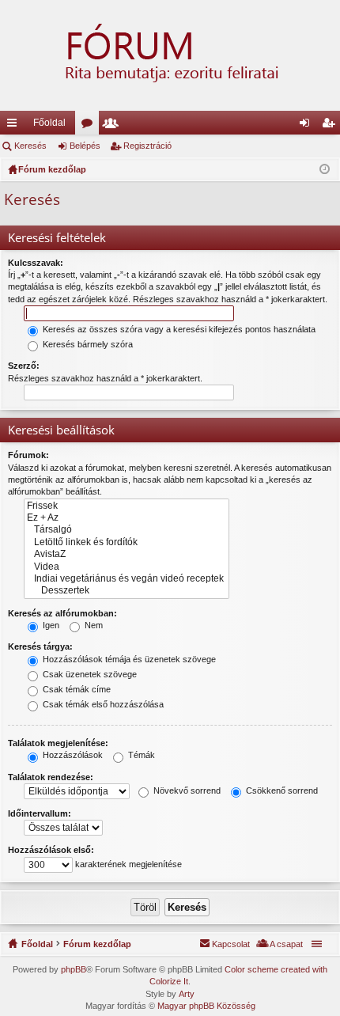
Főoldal (49, 122)
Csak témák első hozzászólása (102, 704)
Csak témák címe (75, 689)
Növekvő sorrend (186, 790)
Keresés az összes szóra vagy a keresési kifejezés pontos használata (177, 329)
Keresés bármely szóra (86, 344)
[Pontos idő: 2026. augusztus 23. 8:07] (324, 169)
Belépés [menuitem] (307, 126)
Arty (187, 994)
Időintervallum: (39, 813)
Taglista (114, 126)
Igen (49, 625)
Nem (92, 625)
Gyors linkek (15, 126)
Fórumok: (28, 455)
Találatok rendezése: (50, 777)
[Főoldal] (170, 55)
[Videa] (126, 567)
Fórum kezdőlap (97, 944)
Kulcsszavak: (35, 262)
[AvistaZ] (126, 554)
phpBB (73, 969)
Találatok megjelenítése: (58, 743)
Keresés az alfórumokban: (62, 613)
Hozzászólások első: (51, 850)
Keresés (30, 145)
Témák (140, 755)
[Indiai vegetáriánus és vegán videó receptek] (126, 579)
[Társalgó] (126, 530)
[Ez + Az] (126, 518)
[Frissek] (126, 506)
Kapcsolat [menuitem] (231, 944)
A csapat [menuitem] (286, 944)
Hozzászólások (71, 755)
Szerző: (24, 365)
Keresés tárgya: (40, 646)
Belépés (85, 145)
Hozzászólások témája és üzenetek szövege (128, 659)
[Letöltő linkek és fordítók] (126, 542)
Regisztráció (147, 145)
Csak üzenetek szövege (88, 674)
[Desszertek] (126, 591)
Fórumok (90, 126)
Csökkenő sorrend (281, 790)
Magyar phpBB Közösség (206, 1005)
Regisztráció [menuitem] (331, 126)
